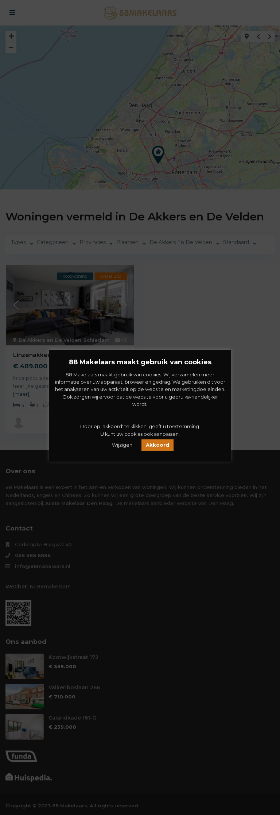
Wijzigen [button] (122, 445)
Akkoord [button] (157, 445)
